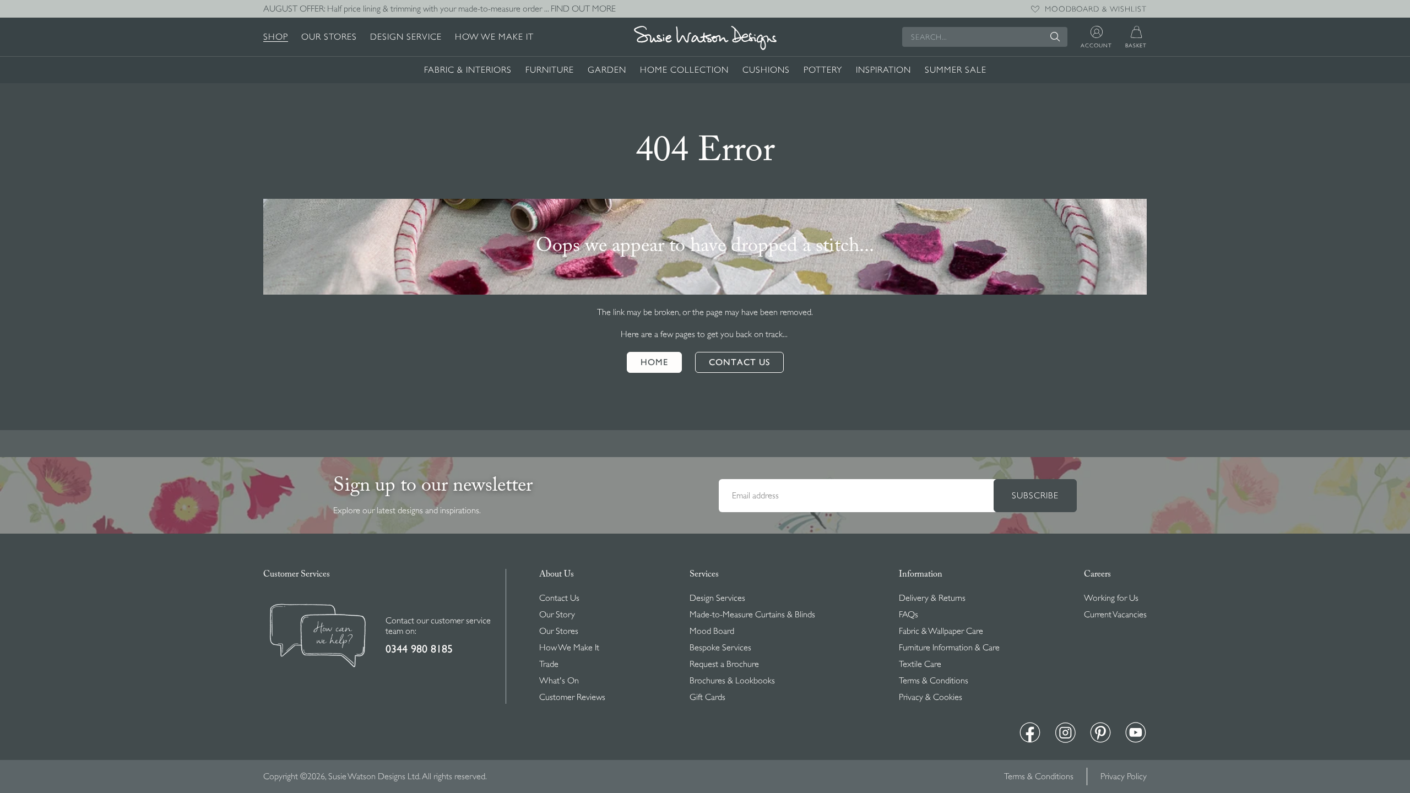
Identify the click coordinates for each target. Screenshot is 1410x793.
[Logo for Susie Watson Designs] (705, 38)
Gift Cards (707, 697)
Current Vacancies (1115, 615)
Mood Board (712, 631)
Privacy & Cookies (930, 697)
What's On (559, 681)
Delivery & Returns (932, 598)
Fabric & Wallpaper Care (941, 631)
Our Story (557, 615)
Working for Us (1111, 598)
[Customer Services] (317, 636)
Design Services (717, 598)
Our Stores (329, 37)
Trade (548, 664)
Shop (275, 37)
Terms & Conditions (933, 681)
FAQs (908, 615)
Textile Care (920, 664)
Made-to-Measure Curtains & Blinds (752, 615)
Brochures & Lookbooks (732, 681)
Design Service (406, 37)
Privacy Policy (1123, 776)
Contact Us (559, 598)
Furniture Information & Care (949, 648)
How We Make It (494, 37)
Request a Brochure (724, 664)
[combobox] (984, 37)
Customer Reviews (572, 697)
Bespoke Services (720, 648)
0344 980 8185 (419, 649)
